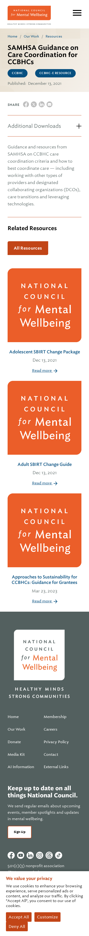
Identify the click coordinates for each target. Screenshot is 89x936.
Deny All (17, 926)
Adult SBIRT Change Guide (45, 468)
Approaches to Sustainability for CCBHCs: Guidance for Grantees (44, 584)
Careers (50, 729)
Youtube (20, 855)
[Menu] (77, 13)
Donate (14, 742)
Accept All (19, 917)
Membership (55, 716)
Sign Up (19, 832)
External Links (56, 767)
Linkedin (30, 855)
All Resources (28, 248)
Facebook (11, 855)
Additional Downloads (34, 126)
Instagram (39, 855)
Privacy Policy (56, 742)
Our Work (31, 36)
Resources (54, 36)
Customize (47, 917)
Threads (49, 855)
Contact (51, 754)
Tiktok (58, 855)
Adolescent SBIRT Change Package (44, 356)
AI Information (21, 767)
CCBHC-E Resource (55, 73)
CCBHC (17, 73)
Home (12, 36)
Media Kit (16, 754)
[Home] (29, 15)
